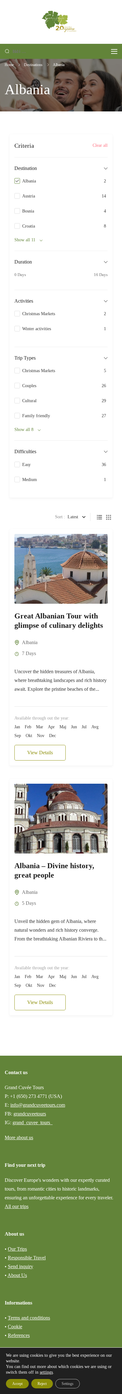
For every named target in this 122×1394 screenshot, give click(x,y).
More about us (19, 1137)
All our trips (16, 1206)
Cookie (15, 1326)
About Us (17, 1275)
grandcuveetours (29, 1113)
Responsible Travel (27, 1257)
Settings (68, 1383)
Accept (17, 1383)
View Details (40, 752)
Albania (30, 642)
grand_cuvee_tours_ (33, 1122)
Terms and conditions (29, 1318)
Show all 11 (24, 240)
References (19, 1335)
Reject (42, 1383)
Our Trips (17, 1249)
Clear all (100, 145)
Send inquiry (20, 1266)
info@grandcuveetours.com (37, 1105)
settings (46, 1372)
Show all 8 (23, 429)
